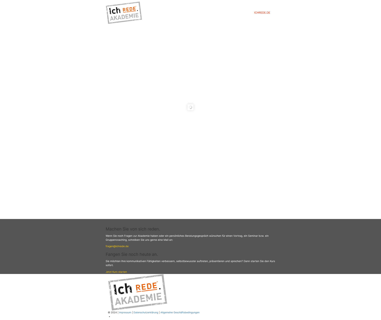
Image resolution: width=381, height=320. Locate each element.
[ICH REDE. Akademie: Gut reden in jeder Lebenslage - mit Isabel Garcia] (124, 12)
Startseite (218, 12)
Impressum (125, 312)
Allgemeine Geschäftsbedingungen (179, 312)
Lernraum (240, 12)
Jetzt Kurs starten (116, 271)
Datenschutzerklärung (145, 312)
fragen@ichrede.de (117, 246)
